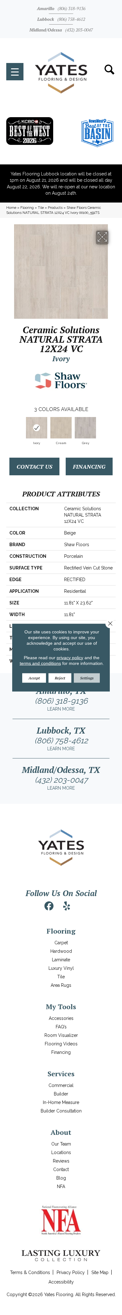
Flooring (27, 207)
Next (112, 428)
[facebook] (49, 906)
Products (55, 207)
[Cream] (61, 427)
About (61, 1132)
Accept (34, 677)
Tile (41, 207)
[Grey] (85, 427)
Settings (87, 677)
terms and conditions (40, 663)
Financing (89, 466)
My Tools (61, 1006)
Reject (60, 677)
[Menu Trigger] (14, 71)
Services (61, 1073)
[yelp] (66, 906)
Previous (9, 428)
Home (11, 207)
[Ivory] (36, 427)
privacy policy (70, 657)
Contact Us (34, 466)
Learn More (61, 709)
